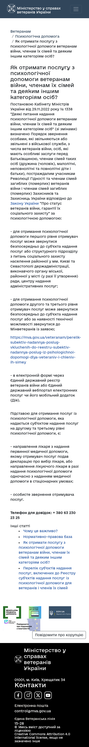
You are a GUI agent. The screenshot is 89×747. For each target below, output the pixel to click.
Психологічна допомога (37, 36)
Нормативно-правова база (47, 537)
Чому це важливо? (40, 531)
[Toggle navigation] (76, 9)
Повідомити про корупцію (59, 635)
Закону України (24, 203)
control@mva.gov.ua (32, 711)
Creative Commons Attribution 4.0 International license (42, 735)
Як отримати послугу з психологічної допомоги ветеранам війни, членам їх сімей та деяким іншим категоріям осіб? (44, 552)
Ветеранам (20, 31)
